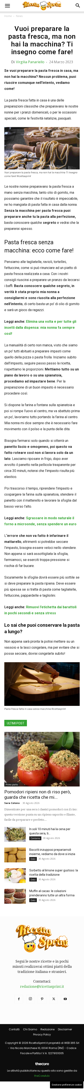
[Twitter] (53, 999)
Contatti (14, 1029)
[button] (7, 6)
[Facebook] (18, 999)
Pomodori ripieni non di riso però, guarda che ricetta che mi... (37, 794)
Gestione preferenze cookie (67, 1084)
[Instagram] (30, 999)
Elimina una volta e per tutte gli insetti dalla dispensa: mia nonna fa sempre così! (40, 327)
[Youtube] (65, 999)
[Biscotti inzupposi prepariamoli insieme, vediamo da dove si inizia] (15, 855)
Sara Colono (12, 803)
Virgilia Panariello (30, 62)
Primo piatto (12, 784)
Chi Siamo (30, 1029)
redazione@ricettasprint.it (42, 987)
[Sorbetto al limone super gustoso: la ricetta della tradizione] (15, 875)
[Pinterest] (42, 999)
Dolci (33, 858)
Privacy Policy (42, 1034)
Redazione (47, 1029)
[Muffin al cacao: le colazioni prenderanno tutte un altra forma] (15, 896)
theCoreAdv (42, 1076)
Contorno (35, 838)
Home (8, 16)
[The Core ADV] (42, 1065)
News (19, 16)
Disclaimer (65, 1029)
